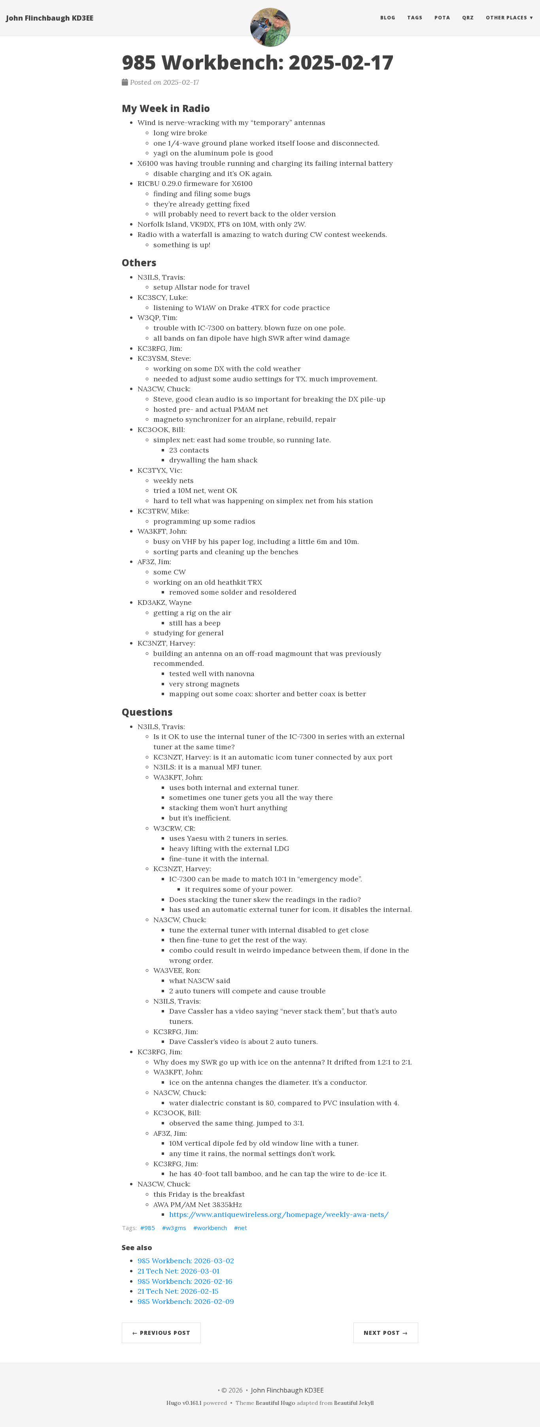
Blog (387, 17)
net (242, 1228)
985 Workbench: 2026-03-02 (186, 1260)
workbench (212, 1228)
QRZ (468, 17)
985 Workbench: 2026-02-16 (185, 1281)
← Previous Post (161, 1332)
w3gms (176, 1228)
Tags (415, 17)
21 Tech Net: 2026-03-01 (178, 1270)
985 (149, 1228)
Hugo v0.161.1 (184, 1402)
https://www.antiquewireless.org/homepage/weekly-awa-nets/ (279, 1214)
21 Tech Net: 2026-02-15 (178, 1291)
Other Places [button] (506, 17)
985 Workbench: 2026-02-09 (186, 1301)
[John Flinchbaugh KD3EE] (270, 27)
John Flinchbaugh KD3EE (49, 18)
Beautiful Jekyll (354, 1402)
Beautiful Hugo (275, 1402)
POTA (442, 17)
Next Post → (386, 1332)
